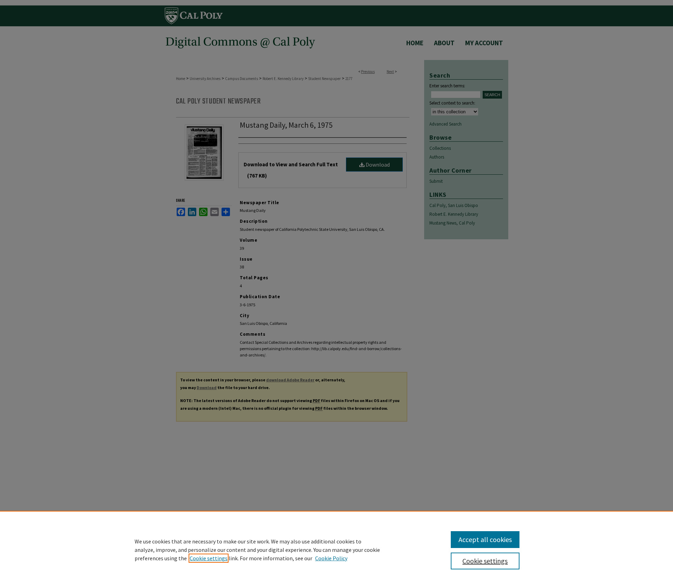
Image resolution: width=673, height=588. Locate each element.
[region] (336, 549)
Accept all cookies (485, 539)
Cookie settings (208, 558)
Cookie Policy (331, 558)
